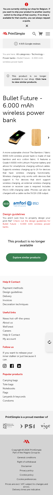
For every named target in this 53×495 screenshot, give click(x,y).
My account (9, 338)
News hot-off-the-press (16, 318)
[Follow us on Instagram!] (5, 366)
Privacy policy (26, 470)
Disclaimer (26, 466)
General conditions (26, 457)
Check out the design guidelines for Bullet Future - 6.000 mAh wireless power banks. (26, 224)
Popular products (13, 374)
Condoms (8, 400)
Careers (7, 330)
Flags (5, 392)
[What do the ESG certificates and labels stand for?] (6, 203)
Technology (37, 54)
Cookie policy (26, 475)
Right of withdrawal (26, 462)
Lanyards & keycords (14, 396)
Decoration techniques (15, 304)
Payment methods (13, 288)
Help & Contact (11, 281)
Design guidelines (12, 292)
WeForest (8, 326)
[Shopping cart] (40, 34)
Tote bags (8, 384)
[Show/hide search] (34, 34)
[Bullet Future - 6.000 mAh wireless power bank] (17, 137)
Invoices (7, 300)
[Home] (14, 34)
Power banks (9, 58)
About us (8, 322)
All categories (23, 54)
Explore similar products (26, 257)
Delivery (7, 296)
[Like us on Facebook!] (12, 366)
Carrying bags (10, 380)
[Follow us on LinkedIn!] (19, 366)
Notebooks (9, 388)
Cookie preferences (26, 479)
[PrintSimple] (26, 440)
